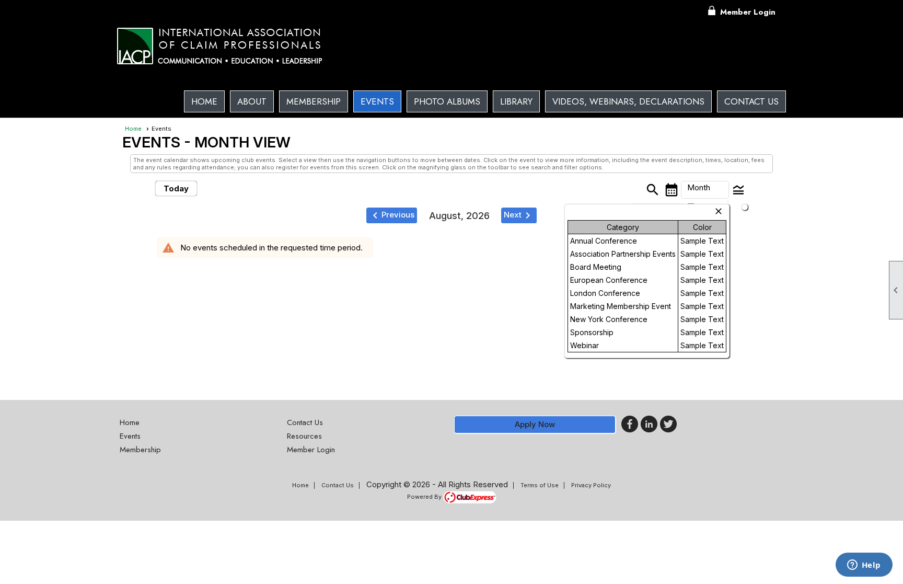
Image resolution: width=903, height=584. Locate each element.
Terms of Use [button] (539, 485)
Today (176, 188)
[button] (252, 101)
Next (519, 215)
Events (377, 101)
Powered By (425, 496)
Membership (313, 101)
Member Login (747, 12)
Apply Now (535, 424)
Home (204, 101)
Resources (304, 436)
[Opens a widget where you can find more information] (864, 566)
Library (516, 101)
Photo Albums (447, 101)
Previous (391, 215)
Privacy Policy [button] (591, 485)
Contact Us (751, 101)
